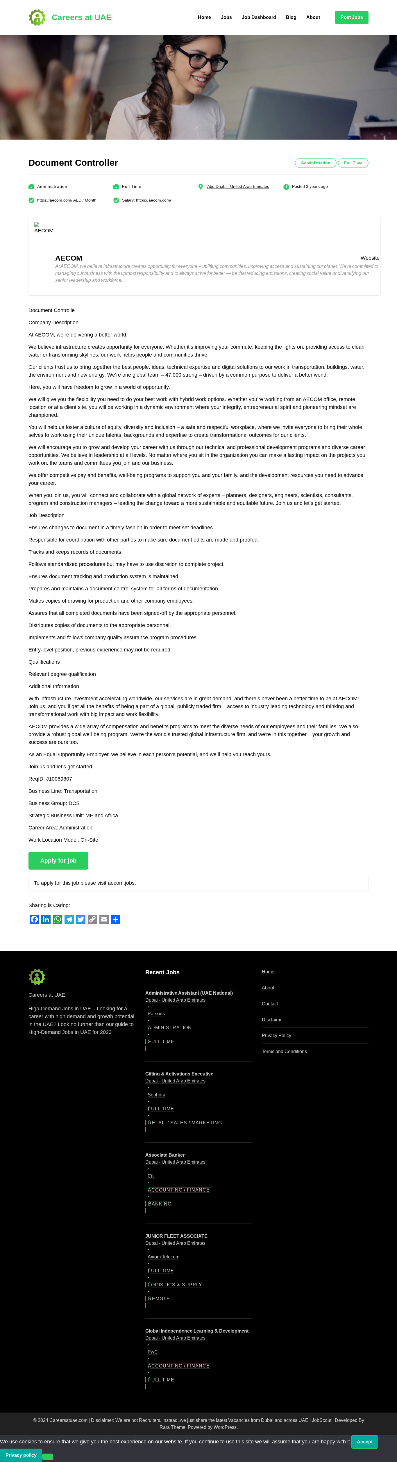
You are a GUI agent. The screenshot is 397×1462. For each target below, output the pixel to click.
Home (204, 17)
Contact (270, 1003)
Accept (365, 1441)
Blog (291, 17)
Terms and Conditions (284, 1051)
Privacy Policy (276, 1035)
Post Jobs (352, 17)
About (313, 17)
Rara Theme (172, 1427)
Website (370, 258)
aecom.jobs (121, 883)
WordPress (225, 1427)
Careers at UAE (82, 17)
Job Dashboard (259, 17)
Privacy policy (21, 1455)
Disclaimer (273, 1019)
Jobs (226, 17)
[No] (47, 1457)
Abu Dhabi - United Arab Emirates (238, 186)
